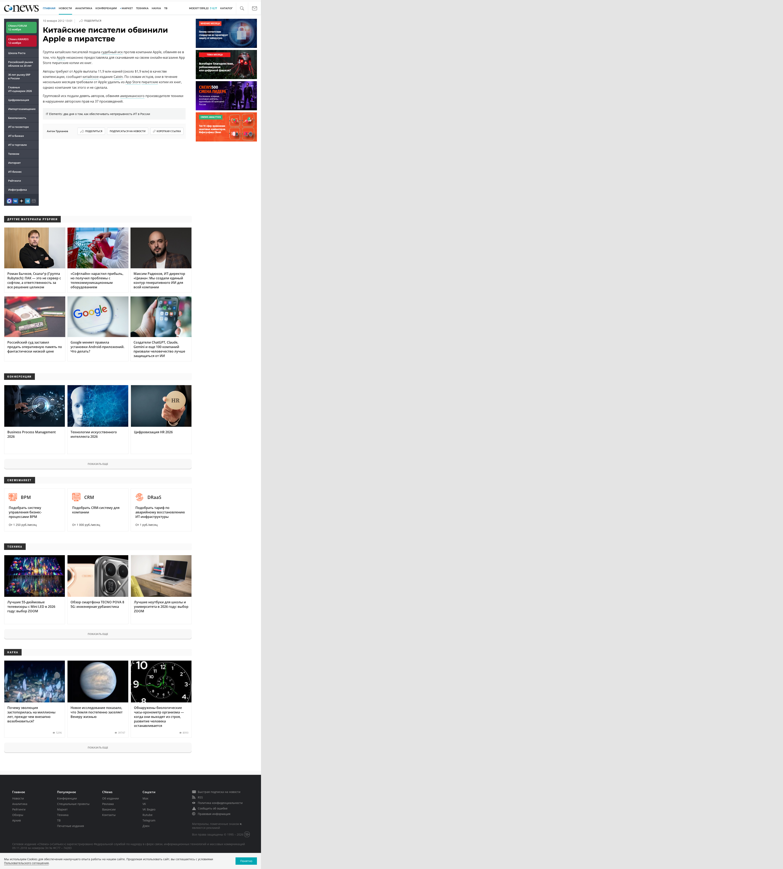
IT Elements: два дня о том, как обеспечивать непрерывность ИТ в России (98, 114)
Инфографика (17, 189)
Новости (18, 798)
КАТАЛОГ (226, 8)
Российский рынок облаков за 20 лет (20, 63)
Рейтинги (14, 180)
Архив (16, 820)
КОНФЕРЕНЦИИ (106, 8)
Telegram (149, 820)
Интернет (14, 163)
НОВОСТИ (65, 8)
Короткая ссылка (169, 131)
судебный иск (112, 52)
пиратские (150, 82)
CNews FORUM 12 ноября (17, 27)
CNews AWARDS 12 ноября (18, 41)
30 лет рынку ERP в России (19, 76)
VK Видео (149, 809)
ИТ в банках (16, 136)
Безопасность (17, 118)
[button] (242, 8)
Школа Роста (16, 53)
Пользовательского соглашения (26, 863)
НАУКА (156, 8)
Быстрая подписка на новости (219, 792)
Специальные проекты (73, 804)
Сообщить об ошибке (213, 808)
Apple (61, 57)
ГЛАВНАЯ (49, 8)
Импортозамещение (21, 109)
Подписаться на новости (128, 131)
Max (145, 798)
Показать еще (98, 464)
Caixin (118, 76)
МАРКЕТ (127, 8)
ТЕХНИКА (142, 8)
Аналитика (83, 8)
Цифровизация (18, 100)
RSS (200, 797)
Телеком (13, 154)
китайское (91, 76)
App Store (133, 82)
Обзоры (17, 815)
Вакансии (109, 809)
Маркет (62, 809)
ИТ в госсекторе (18, 127)
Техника (63, 815)
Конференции (67, 798)
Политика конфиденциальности (220, 803)
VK (144, 804)
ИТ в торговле (17, 145)
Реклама (108, 804)
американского (132, 96)
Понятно (246, 861)
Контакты (109, 815)
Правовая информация (214, 814)
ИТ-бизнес (15, 172)
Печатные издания (70, 826)
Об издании (110, 798)
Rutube (148, 815)
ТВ (165, 8)
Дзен (146, 826)
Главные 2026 (20, 89)
